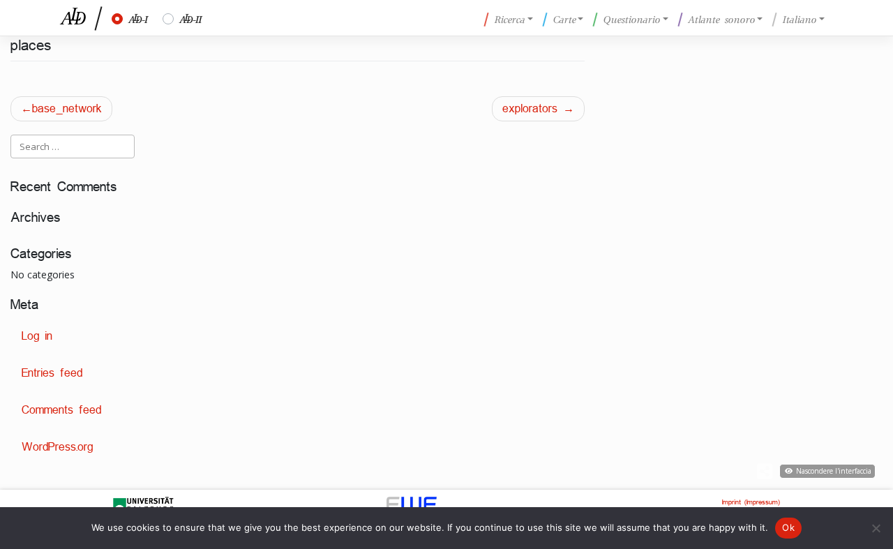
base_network (67, 108)
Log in (37, 336)
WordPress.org (57, 447)
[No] (876, 528)
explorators (529, 108)
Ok (788, 527)
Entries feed (52, 373)
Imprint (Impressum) (751, 502)
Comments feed (61, 410)
